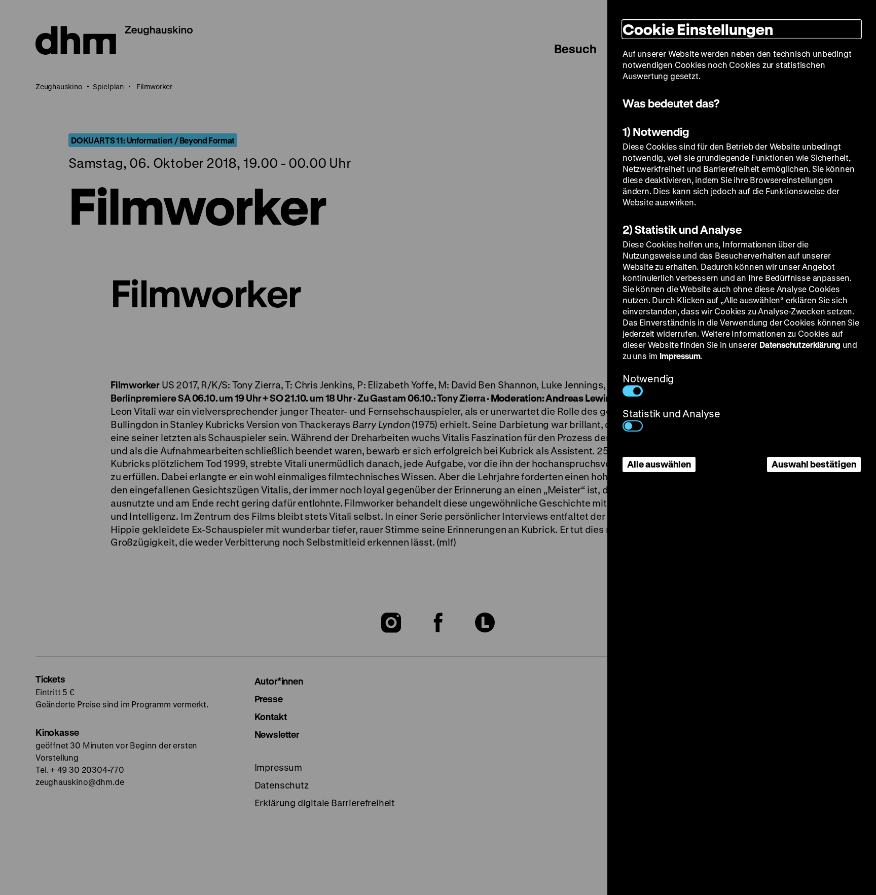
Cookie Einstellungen (698, 29)
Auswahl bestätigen (814, 464)
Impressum (680, 356)
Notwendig (648, 378)
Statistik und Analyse (671, 413)
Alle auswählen (659, 464)
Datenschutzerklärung (800, 344)
